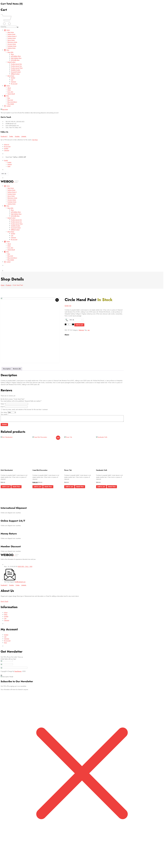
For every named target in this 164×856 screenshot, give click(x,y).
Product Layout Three (17, 68)
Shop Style (10, 52)
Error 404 (10, 92)
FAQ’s (9, 90)
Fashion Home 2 (12, 36)
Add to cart (79, 325)
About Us (6, 144)
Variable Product (15, 70)
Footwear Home (12, 46)
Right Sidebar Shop (16, 58)
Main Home (11, 32)
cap (88, 330)
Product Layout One (16, 64)
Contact (8, 106)
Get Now (35, 140)
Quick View (16, 487)
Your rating (4, 412)
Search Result (11, 94)
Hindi (9, 166)
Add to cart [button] (6, 487)
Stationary (81, 330)
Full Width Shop (15, 60)
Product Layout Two (16, 66)
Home (8, 30)
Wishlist (13, 78)
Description (7, 369)
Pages (8, 86)
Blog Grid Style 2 (12, 102)
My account (14, 84)
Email (3, 407)
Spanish (10, 164)
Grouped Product (16, 72)
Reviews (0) (17, 369)
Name (3, 404)
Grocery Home (12, 44)
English (6, 160)
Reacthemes (18, 671)
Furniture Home (12, 38)
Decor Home (11, 40)
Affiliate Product (15, 74)
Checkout (13, 82)
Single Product (11, 62)
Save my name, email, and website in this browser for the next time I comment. (25, 410)
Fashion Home (11, 34)
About (9, 88)
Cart (12, 80)
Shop (7, 50)
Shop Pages (11, 76)
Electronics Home (12, 42)
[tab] (7, 369)
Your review (5, 414)
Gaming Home (11, 48)
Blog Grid (10, 100)
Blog (7, 96)
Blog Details (11, 104)
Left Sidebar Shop (16, 56)
